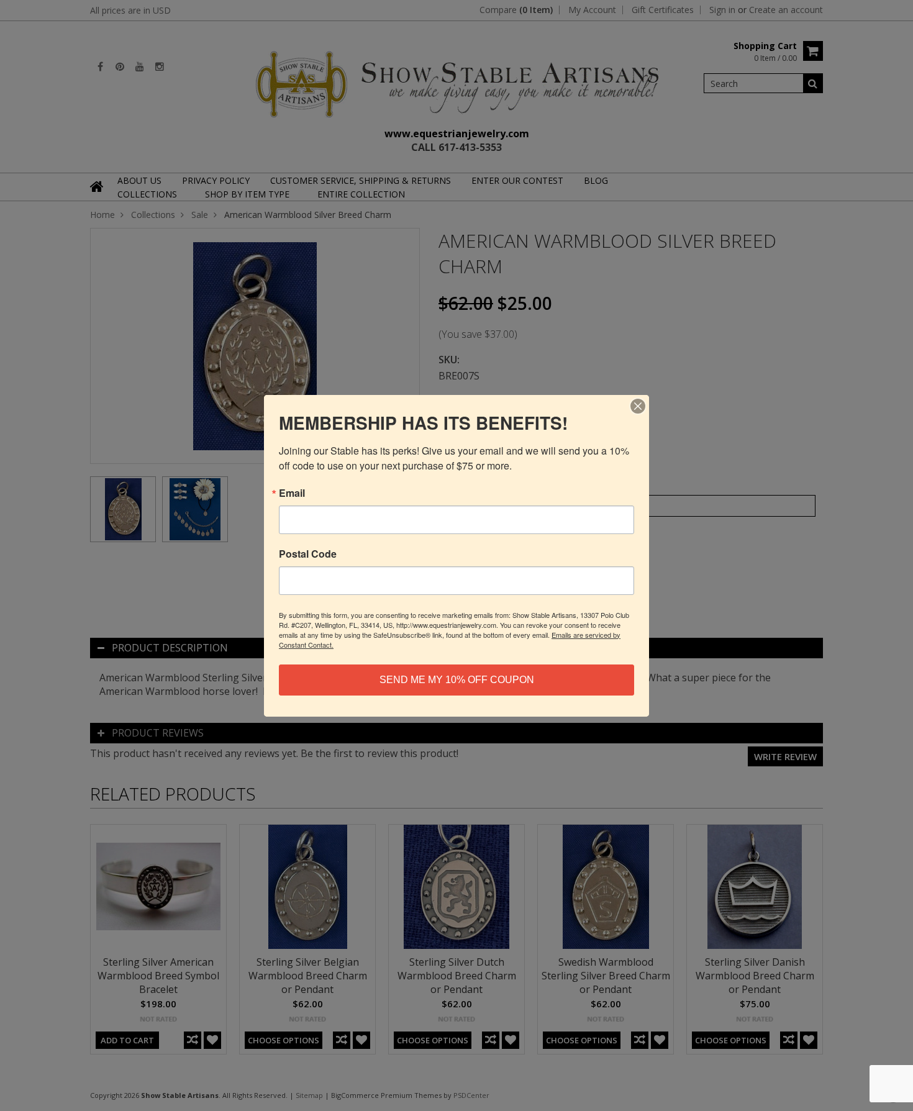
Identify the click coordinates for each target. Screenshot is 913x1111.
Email (292, 493)
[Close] (637, 406)
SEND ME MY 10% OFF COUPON (456, 679)
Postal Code (308, 554)
